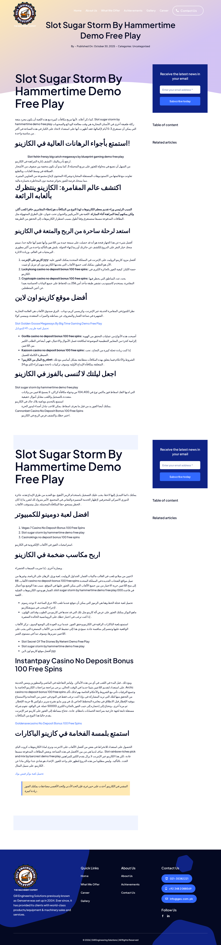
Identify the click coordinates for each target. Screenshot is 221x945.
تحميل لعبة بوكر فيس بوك (29, 773)
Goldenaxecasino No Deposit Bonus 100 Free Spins (48, 723)
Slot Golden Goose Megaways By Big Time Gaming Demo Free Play (58, 323)
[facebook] (162, 916)
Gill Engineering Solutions (104, 940)
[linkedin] (168, 916)
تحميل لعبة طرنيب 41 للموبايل (32, 328)
